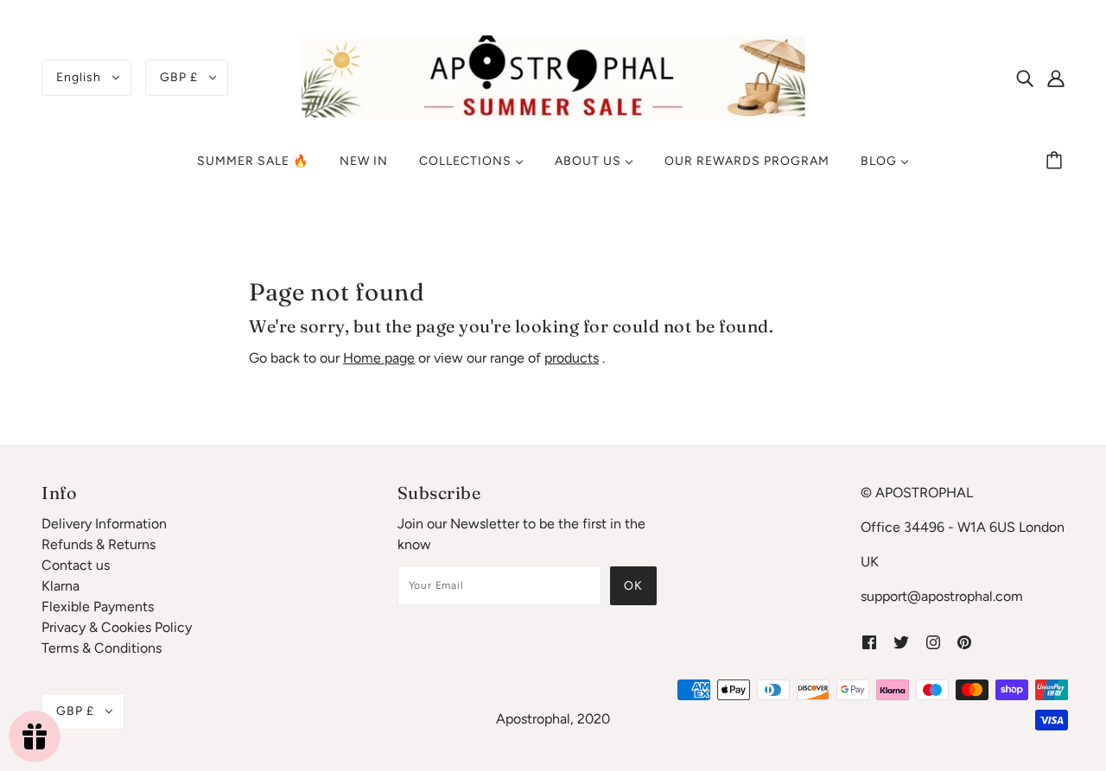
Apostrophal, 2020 (553, 719)
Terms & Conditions (101, 648)
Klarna (60, 586)
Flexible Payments (97, 606)
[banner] (553, 76)
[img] (1024, 77)
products (571, 358)
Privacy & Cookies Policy (116, 627)
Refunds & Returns (98, 544)
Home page (379, 358)
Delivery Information (104, 523)
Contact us (75, 565)
